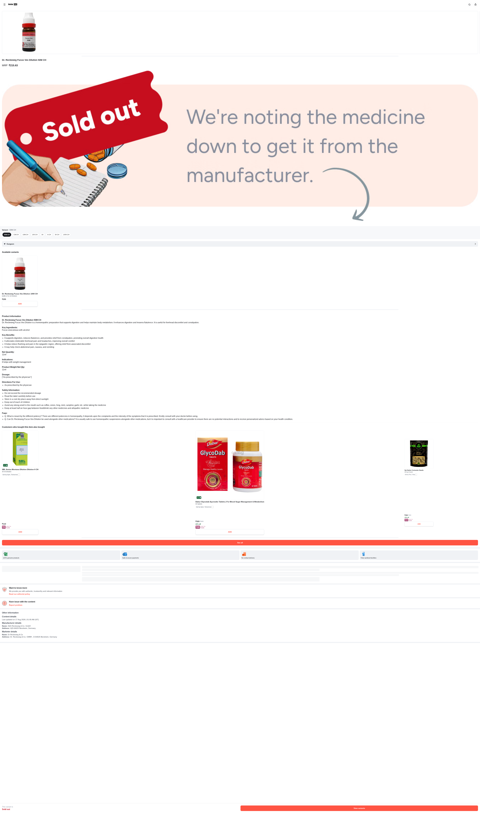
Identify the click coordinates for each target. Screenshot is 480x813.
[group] (240, 32)
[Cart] (475, 4)
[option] (6, 235)
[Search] (469, 4)
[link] (13, 4)
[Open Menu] (4, 4)
